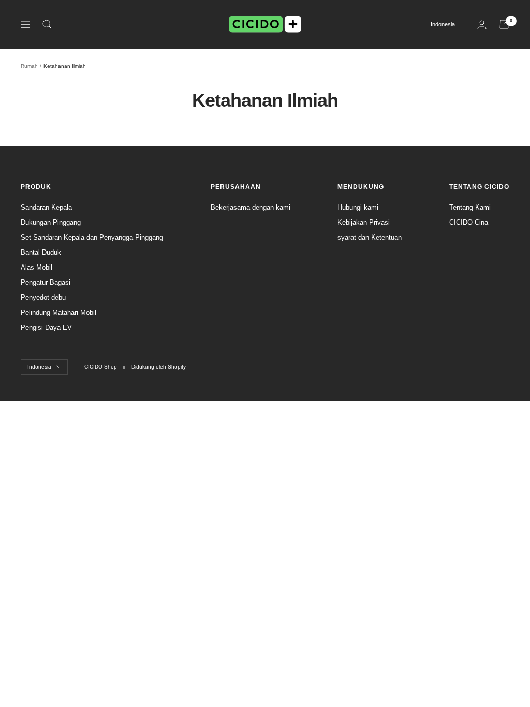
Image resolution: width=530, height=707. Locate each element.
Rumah (29, 66)
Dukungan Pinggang (51, 222)
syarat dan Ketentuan (369, 237)
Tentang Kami (470, 207)
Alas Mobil (36, 267)
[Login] (482, 24)
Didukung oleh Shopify (158, 367)
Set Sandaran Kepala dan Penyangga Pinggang (92, 237)
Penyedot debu (43, 297)
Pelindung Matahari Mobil (58, 312)
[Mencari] (47, 24)
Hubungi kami (357, 207)
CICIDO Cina (468, 222)
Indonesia (443, 24)
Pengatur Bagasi (45, 282)
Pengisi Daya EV (46, 327)
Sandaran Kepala (46, 207)
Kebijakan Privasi (363, 222)
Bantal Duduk (41, 252)
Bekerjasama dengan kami (250, 207)
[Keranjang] (504, 24)
